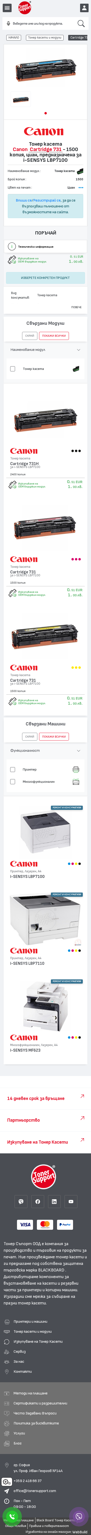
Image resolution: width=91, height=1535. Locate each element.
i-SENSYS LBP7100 (27, 876)
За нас (19, 1361)
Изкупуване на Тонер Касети (38, 1341)
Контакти (23, 1371)
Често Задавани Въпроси (35, 1413)
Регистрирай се (47, 200)
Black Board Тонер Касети (56, 1520)
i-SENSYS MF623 (25, 1050)
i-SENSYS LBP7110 (27, 963)
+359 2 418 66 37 (27, 1481)
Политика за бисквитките (36, 1423)
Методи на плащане (31, 1393)
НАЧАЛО (13, 37)
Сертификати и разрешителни (40, 1403)
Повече (76, 307)
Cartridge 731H (24, 464)
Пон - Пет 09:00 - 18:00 (25, 1504)
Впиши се (24, 200)
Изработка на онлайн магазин (48, 1532)
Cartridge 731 (23, 572)
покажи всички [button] (54, 335)
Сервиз (20, 1351)
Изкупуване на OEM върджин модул (31, 485)
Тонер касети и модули (44, 37)
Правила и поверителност (49, 1526)
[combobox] (38, 23)
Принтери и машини (30, 1321)
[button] (45, 113)
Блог (18, 1443)
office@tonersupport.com (35, 1491)
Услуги (19, 1433)
